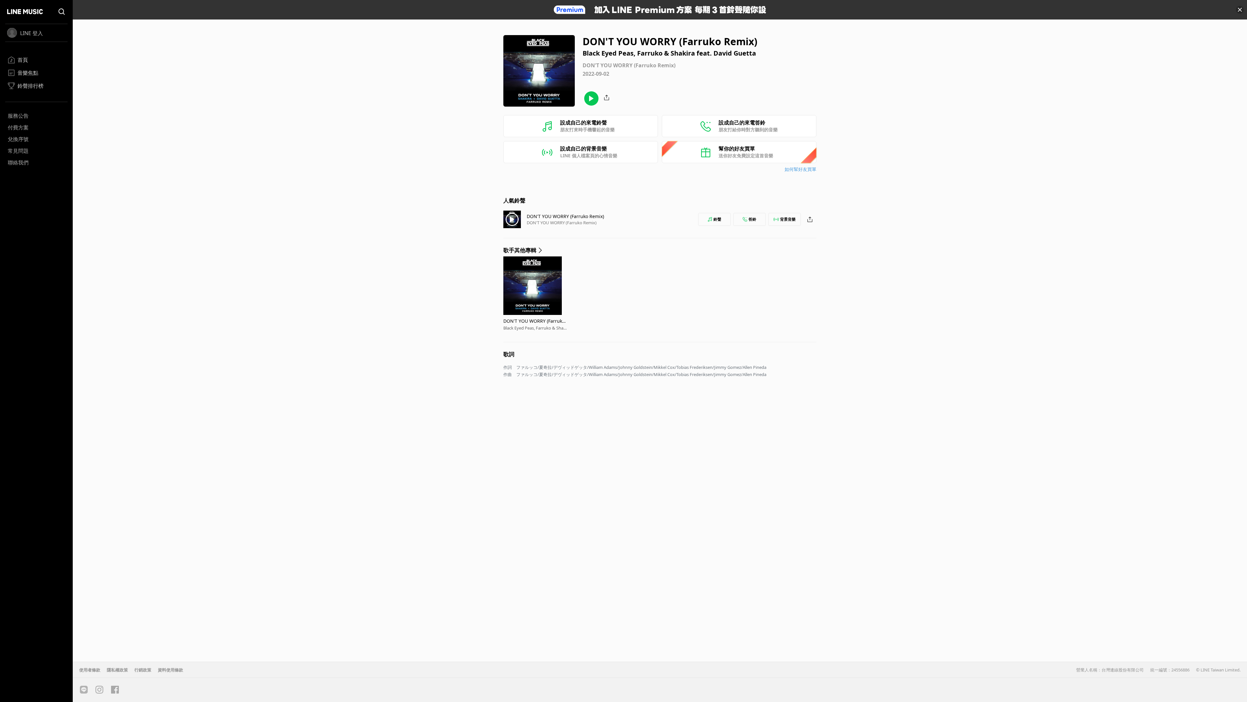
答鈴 (752, 219)
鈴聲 (717, 219)
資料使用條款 (170, 669)
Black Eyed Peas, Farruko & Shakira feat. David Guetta (535, 328)
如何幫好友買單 (800, 169)
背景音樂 (788, 219)
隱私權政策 (117, 669)
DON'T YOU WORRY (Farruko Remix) (565, 216)
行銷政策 (142, 669)
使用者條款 (89, 669)
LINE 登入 (31, 33)
